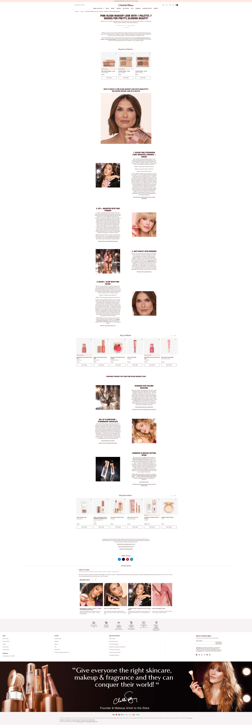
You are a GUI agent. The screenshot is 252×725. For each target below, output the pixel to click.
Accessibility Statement (114, 655)
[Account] (166, 5)
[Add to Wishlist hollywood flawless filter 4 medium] (125, 500)
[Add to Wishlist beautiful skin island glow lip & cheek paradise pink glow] (125, 340)
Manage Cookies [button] (92, 719)
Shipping (56, 641)
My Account (57, 649)
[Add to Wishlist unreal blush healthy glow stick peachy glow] (108, 340)
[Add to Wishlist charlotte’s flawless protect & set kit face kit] (159, 500)
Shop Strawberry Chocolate (108, 440)
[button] (173, 5)
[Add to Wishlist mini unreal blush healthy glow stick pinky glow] (159, 340)
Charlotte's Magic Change (114, 652)
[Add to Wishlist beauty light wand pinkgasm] (142, 340)
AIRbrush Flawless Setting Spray (140, 458)
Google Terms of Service (91, 721)
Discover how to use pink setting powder (108, 241)
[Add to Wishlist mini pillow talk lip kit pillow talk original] (142, 500)
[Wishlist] (170, 5)
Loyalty (163, 4)
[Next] (174, 335)
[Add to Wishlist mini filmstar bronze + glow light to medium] (116, 53)
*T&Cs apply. (198, 647)
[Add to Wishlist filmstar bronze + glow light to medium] (133, 53)
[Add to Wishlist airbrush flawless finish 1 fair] (176, 500)
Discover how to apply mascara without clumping (144, 409)
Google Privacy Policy (81, 721)
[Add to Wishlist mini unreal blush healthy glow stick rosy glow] (91, 340)
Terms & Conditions (76, 719)
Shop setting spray (144, 481)
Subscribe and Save (113, 641)
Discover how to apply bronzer (144, 271)
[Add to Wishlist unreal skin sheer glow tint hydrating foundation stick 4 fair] (108, 500)
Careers (4, 644)
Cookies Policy (6, 649)
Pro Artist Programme (113, 644)
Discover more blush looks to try (108, 325)
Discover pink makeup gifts (126, 548)
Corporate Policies (84, 719)
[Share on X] (123, 559)
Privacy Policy (5, 646)
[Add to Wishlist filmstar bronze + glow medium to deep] (150, 53)
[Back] (171, 335)
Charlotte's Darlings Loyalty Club (62, 652)
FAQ (55, 646)
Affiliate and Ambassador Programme (117, 646)
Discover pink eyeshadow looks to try (126, 544)
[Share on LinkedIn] (131, 559)
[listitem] (98, 9)
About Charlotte (6, 641)
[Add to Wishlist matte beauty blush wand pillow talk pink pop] (176, 340)
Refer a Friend (112, 638)
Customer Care (58, 638)
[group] (108, 66)
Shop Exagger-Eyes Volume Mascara (144, 407)
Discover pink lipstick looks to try (126, 546)
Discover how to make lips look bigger (108, 443)
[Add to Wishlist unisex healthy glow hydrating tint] (91, 500)
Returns (56, 644)
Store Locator (5, 638)
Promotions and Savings (114, 649)
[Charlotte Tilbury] (126, 5)
